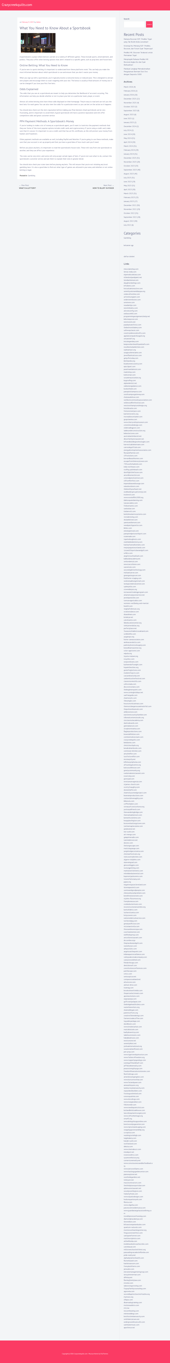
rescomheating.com (131, 1311)
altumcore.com (130, 982)
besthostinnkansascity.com (134, 1316)
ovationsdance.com (131, 611)
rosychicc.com (129, 659)
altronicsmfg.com (131, 311)
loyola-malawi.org (131, 656)
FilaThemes (104, 1354)
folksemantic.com (131, 506)
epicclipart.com (129, 366)
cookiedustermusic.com (133, 904)
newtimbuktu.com (131, 308)
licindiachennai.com (131, 280)
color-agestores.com (132, 650)
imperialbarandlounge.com (134, 483)
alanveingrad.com (130, 862)
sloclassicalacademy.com (133, 720)
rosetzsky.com (129, 776)
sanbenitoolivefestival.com (134, 678)
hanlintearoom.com (131, 1263)
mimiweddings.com (131, 1313)
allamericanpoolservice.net (134, 595)
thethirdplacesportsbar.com (134, 1185)
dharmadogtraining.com (133, 1302)
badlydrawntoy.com (131, 1032)
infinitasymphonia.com (132, 762)
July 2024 (127, 130)
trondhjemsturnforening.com (135, 1216)
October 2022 (129, 213)
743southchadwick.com (133, 464)
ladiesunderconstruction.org (134, 430)
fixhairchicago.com (131, 962)
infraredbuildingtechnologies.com (136, 441)
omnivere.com (129, 302)
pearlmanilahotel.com (132, 369)
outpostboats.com (131, 662)
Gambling (31, 175)
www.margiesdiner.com (132, 1102)
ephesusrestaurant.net (132, 1188)
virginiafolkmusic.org (132, 609)
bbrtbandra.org (129, 361)
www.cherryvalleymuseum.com (136, 422)
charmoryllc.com (130, 698)
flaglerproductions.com (133, 731)
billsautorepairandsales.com (134, 1224)
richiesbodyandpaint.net (133, 277)
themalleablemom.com (133, 815)
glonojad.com (129, 779)
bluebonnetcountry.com (133, 363)
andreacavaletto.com (132, 642)
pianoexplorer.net (130, 1174)
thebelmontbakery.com (133, 327)
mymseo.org (128, 1297)
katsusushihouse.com (132, 767)
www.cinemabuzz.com (132, 1149)
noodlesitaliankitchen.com (134, 347)
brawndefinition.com (131, 734)
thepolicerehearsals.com (133, 709)
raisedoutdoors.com (131, 486)
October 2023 (129, 166)
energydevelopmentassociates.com (137, 450)
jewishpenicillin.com (131, 597)
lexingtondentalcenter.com (134, 584)
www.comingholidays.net (133, 692)
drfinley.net (128, 1277)
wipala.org (128, 653)
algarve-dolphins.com (132, 859)
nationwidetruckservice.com (134, 918)
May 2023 (127, 185)
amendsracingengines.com (134, 1077)
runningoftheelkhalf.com (133, 1063)
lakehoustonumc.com (132, 1035)
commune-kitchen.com (132, 751)
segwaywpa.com (130, 999)
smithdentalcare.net (131, 1319)
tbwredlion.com (130, 1221)
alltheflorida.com (130, 1241)
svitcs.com (128, 974)
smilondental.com (131, 561)
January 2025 (129, 122)
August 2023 (129, 173)
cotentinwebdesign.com (133, 425)
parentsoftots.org (131, 1013)
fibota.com (128, 1202)
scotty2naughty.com (132, 787)
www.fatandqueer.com (132, 1082)
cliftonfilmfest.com (131, 480)
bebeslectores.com (131, 433)
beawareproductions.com (133, 795)
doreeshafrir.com (130, 790)
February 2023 (129, 197)
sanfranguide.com (130, 695)
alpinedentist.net (130, 383)
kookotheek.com (130, 389)
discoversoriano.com (131, 687)
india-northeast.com (131, 467)
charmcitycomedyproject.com (135, 792)
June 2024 (128, 134)
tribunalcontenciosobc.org (134, 717)
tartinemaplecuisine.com (133, 826)
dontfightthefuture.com (133, 472)
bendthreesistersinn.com (133, 896)
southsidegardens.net (132, 1177)
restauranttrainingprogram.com (136, 592)
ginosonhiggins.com (131, 865)
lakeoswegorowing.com (133, 1286)
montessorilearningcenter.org (135, 1230)
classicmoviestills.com (132, 681)
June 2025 (128, 118)
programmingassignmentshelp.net (137, 316)
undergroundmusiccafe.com (134, 1322)
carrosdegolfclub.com (132, 447)
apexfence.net (129, 1327)
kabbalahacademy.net (132, 558)
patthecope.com (130, 971)
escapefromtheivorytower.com (136, 461)
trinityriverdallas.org (131, 625)
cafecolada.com (130, 684)
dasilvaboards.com (131, 723)
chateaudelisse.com (131, 397)
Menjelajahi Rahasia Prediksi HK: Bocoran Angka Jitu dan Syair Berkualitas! (136, 62)
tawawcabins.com (131, 503)
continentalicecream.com (133, 737)
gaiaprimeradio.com (131, 837)
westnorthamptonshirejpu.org (135, 405)
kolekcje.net (128, 617)
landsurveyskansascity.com (134, 1088)
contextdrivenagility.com (133, 798)
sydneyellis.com (130, 586)
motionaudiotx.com (131, 1305)
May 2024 (127, 138)
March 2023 (128, 193)
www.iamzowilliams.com (133, 1169)
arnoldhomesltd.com (132, 475)
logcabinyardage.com (132, 1021)
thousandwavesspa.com (133, 929)
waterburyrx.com (130, 946)
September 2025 (130, 110)
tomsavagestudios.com (133, 600)
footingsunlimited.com (132, 1093)
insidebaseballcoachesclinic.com (136, 1244)
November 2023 (130, 162)
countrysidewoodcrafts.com (134, 333)
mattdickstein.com (131, 1029)
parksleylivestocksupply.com (135, 645)
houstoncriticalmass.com (133, 703)
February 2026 (129, 91)
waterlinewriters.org (131, 1007)
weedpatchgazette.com (133, 525)
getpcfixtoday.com (131, 358)
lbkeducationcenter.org (132, 623)
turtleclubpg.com (130, 921)
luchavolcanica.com (131, 912)
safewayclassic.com (131, 330)
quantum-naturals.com (133, 1227)
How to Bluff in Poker (103, 186)
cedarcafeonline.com (132, 294)
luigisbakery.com (130, 1138)
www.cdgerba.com (131, 1205)
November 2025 (130, 102)
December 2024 (130, 126)
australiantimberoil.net (133, 436)
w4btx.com (128, 553)
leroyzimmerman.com (132, 1274)
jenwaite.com (129, 1269)
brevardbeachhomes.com (133, 458)
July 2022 (127, 225)
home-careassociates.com (134, 639)
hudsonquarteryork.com (133, 1199)
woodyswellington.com (133, 1191)
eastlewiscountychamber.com (135, 714)
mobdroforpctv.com (131, 673)
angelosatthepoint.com (133, 951)
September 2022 (130, 217)
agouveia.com (129, 1291)
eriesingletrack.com (131, 531)
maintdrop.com (129, 372)
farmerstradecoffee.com (133, 1018)
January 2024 (129, 154)
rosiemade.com (129, 536)
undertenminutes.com (132, 299)
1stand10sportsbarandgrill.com (136, 550)
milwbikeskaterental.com (133, 873)
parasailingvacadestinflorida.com (136, 1252)
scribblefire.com (130, 634)
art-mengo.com (130, 834)
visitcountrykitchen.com (133, 857)
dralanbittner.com (131, 519)
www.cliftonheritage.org (133, 1116)
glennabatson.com (131, 726)
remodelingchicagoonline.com (135, 1121)
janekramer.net (129, 829)
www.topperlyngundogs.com (135, 1060)
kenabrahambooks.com (132, 748)
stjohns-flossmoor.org (132, 898)
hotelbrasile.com (130, 408)
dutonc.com (128, 843)
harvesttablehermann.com (134, 444)
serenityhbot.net (130, 1043)
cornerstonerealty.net (132, 1160)
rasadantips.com (130, 305)
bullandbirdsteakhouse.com (134, 1110)
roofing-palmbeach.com (133, 469)
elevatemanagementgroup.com (136, 1272)
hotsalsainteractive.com (133, 288)
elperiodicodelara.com (132, 274)
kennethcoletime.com (132, 818)
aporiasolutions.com (131, 996)
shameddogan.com (131, 1010)
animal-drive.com (130, 985)
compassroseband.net (132, 979)
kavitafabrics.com (130, 909)
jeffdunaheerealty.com (132, 1065)
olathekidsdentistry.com (133, 542)
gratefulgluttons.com (132, 670)
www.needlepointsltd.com (134, 1107)
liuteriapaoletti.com (131, 887)
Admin (38, 22)
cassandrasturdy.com (132, 675)
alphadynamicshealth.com (134, 1258)
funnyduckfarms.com (132, 1266)
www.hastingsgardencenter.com (136, 1171)
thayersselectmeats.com (133, 993)
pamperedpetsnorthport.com (135, 533)
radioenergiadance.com (132, 386)
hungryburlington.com (132, 820)
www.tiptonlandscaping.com (135, 1127)
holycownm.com (130, 915)
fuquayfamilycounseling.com (135, 1288)
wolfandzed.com (130, 1143)
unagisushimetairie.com (133, 352)
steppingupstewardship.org (134, 1130)
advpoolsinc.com (130, 948)
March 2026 (128, 87)
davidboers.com (130, 1024)
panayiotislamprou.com (133, 391)
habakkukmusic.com (131, 1038)
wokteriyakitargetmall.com (134, 581)
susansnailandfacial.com (133, 1049)
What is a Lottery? (27, 186)
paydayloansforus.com (132, 324)
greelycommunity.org (132, 770)
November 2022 (130, 209)
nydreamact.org (130, 350)
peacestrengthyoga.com (133, 1068)
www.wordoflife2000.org (133, 497)
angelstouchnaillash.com (133, 556)
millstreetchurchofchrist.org (135, 1249)
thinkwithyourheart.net (133, 489)
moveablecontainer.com (133, 416)
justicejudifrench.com (132, 809)
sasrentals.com (130, 567)
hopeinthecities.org (131, 667)
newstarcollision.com (132, 564)
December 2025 (130, 98)
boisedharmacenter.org (132, 648)
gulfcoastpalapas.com (132, 1001)
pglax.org (127, 882)
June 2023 (128, 181)
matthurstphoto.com (132, 1238)
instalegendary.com (131, 341)
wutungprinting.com (131, 868)
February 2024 (129, 150)
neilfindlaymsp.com (131, 935)
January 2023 (129, 201)
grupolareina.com (130, 419)
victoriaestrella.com (131, 926)
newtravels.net (130, 322)
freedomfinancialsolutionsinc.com (137, 1071)
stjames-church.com (131, 784)
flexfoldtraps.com (131, 1074)
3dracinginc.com (130, 701)
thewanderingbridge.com (133, 812)
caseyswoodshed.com (132, 960)
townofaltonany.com (132, 879)
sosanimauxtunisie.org (132, 377)
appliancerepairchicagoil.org (134, 336)
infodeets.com (129, 285)
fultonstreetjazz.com (132, 411)
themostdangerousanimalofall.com (137, 706)
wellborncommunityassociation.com (138, 400)
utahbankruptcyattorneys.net (135, 492)
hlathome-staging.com (132, 578)
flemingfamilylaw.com (132, 1280)
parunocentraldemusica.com (134, 1208)
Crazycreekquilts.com (17, 4)
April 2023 (128, 189)
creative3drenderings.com (134, 1015)
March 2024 (128, 146)
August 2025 (129, 114)
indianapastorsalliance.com (134, 954)
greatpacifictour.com (132, 923)
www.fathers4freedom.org (134, 1057)
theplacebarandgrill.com (133, 943)
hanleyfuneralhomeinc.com (134, 545)
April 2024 (128, 142)
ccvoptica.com (129, 1132)
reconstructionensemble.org (134, 907)
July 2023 (127, 177)
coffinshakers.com (131, 804)
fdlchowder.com (130, 1104)
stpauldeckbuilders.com (133, 1091)
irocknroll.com (129, 494)
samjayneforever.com (132, 1235)
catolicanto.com (130, 620)
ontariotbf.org (129, 338)
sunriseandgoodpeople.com (134, 890)
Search (126, 19)
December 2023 (130, 158)
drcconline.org (129, 940)
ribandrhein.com (130, 614)
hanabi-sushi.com (130, 1141)
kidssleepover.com (131, 319)
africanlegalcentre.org (132, 765)
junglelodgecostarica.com (134, 851)
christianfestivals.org (132, 854)
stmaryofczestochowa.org (134, 806)
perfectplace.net (130, 628)
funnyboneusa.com (131, 901)
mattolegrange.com (131, 848)
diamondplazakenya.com (133, 1219)
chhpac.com (128, 1299)
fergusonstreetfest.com (133, 1233)
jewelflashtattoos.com (133, 355)
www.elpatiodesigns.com (133, 1196)
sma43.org (128, 1118)
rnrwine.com (128, 1283)
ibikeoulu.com (129, 801)
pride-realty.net (130, 1255)
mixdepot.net (129, 1152)
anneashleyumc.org (131, 1085)
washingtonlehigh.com (132, 1135)
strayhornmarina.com (132, 728)
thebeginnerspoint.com (132, 689)
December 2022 (130, 205)
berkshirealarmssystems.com (135, 514)
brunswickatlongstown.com (134, 823)
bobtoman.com (130, 375)
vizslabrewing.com (131, 517)
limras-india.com (130, 272)
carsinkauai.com (130, 1247)
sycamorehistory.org (131, 1157)
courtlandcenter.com (132, 932)
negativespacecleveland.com (135, 884)
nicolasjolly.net (130, 759)
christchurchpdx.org (131, 745)
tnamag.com (128, 987)
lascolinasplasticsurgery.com (135, 1113)
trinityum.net (129, 1180)
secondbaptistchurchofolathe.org (137, 1294)
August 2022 (129, 221)
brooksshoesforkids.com (133, 990)
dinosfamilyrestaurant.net (134, 439)
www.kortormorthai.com (133, 1079)
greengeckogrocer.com (132, 575)
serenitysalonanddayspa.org (134, 291)
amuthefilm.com (130, 753)
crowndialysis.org (130, 589)
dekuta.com (128, 1146)
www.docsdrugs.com (132, 1099)
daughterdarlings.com (132, 283)
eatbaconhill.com (130, 313)
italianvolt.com (130, 511)
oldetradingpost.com (132, 428)
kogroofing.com (130, 380)
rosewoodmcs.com (131, 1155)
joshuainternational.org (133, 1046)
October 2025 (129, 106)
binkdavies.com (129, 742)
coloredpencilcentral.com (133, 478)
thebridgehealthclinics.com (134, 1004)
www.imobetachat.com (133, 1026)
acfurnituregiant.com (132, 297)
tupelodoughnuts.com (132, 539)
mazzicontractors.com (132, 1182)
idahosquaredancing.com (133, 500)
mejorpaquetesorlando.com (134, 547)
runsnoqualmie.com (131, 1096)
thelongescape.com (131, 845)
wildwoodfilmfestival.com (134, 402)
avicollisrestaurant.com (133, 937)
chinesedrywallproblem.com (134, 893)
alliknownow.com (130, 712)
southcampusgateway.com (134, 394)
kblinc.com (128, 528)
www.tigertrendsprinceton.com (136, 1054)
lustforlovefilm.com (132, 756)
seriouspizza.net (130, 976)
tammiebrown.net (131, 840)
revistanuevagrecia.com (133, 781)
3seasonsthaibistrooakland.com (136, 631)
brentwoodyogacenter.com (134, 1124)
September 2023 (130, 170)
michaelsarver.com (131, 572)
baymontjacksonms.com (133, 876)
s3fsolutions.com (130, 455)
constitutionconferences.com (135, 968)
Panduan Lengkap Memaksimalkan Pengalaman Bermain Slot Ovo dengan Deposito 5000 (137, 71)
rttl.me (126, 1308)
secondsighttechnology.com (134, 570)
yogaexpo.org (129, 636)
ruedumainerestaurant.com (134, 773)
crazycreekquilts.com (132, 740)
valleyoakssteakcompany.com (135, 957)
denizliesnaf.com (130, 965)
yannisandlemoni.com (132, 522)
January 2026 (129, 95)
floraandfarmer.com (131, 453)
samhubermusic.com (131, 1325)
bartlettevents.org (131, 414)
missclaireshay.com (131, 269)
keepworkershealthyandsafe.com (136, 344)
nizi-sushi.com (129, 831)
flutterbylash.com (131, 1260)
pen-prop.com (129, 1052)
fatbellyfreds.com (131, 1194)
